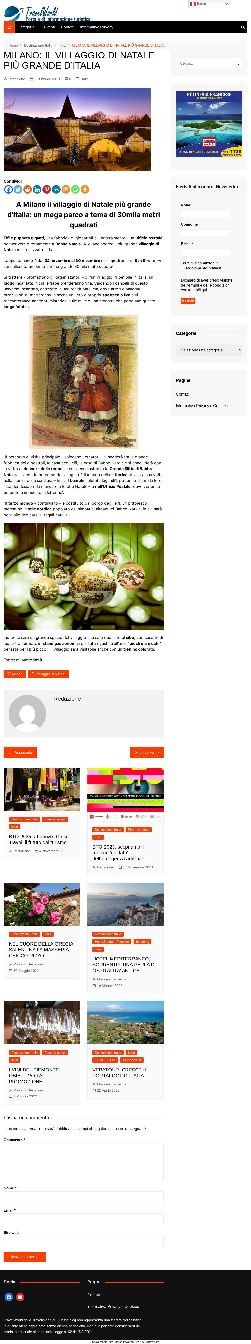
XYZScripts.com (149, 1341)
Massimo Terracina (28, 964)
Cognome (189, 224)
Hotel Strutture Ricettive (112, 942)
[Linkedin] (37, 189)
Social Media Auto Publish (107, 1341)
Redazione (16, 79)
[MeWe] (56, 189)
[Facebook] (8, 189)
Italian (201, 3)
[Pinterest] (46, 189)
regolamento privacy (203, 268)
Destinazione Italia (24, 819)
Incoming (142, 942)
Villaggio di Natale (51, 674)
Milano (17, 674)
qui (204, 290)
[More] (85, 189)
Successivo (144, 752)
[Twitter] (18, 189)
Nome (10, 1188)
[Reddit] (27, 189)
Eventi (49, 27)
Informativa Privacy (96, 27)
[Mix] (66, 189)
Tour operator (132, 1060)
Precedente (22, 752)
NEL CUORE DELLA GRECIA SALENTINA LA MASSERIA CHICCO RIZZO (41, 949)
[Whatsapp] (75, 189)
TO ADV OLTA (105, 1060)
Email (10, 1210)
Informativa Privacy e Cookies (202, 406)
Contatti (67, 27)
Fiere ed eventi (55, 819)
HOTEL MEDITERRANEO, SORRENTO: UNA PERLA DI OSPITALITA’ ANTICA (124, 964)
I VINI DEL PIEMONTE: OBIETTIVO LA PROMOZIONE (34, 1075)
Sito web (11, 1232)
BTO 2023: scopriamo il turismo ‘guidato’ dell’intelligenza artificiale (118, 852)
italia (84, 79)
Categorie (26, 27)
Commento (14, 1140)
